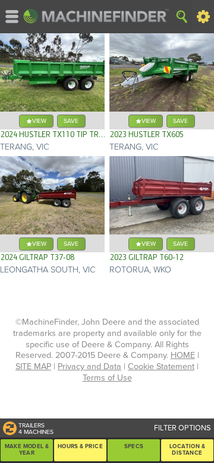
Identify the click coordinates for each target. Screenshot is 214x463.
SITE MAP (33, 366)
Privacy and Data (89, 366)
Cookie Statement (161, 366)
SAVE (71, 121)
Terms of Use (107, 378)
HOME (183, 355)
